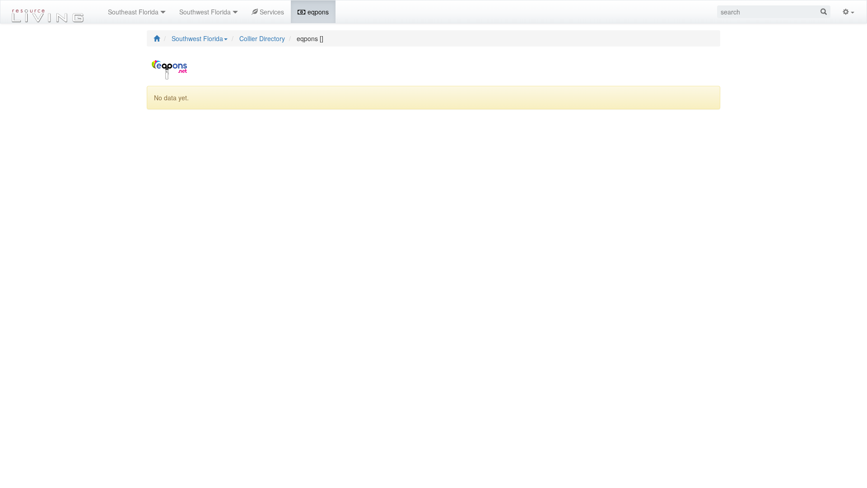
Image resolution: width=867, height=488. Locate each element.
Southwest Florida (197, 38)
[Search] (823, 11)
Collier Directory (262, 38)
